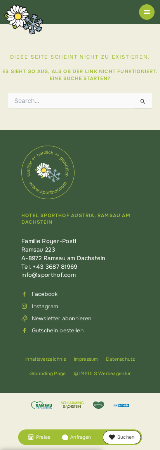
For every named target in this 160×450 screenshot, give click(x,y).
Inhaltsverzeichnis (45, 359)
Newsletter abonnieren (62, 318)
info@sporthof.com (48, 275)
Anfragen (80, 437)
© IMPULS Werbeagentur (102, 373)
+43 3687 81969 (55, 267)
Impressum (86, 359)
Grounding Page (48, 373)
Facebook (44, 293)
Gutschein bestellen (57, 330)
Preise (43, 437)
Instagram (45, 306)
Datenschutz (120, 359)
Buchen (125, 437)
